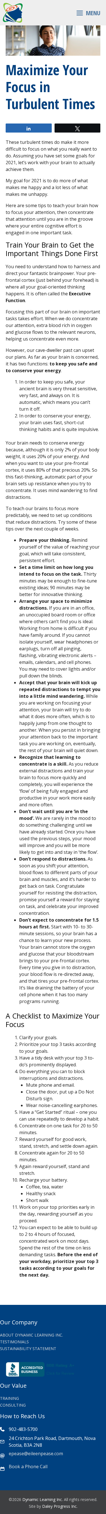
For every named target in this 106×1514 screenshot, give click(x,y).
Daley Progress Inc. (59, 1506)
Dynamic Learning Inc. (42, 1499)
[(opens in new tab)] (41, 1375)
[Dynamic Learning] (13, 12)
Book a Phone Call (28, 1466)
